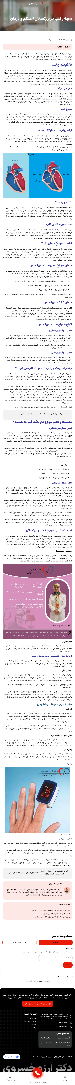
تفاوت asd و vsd (15, 56)
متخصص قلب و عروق (48, 871)
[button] (5, 47)
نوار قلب (11, 728)
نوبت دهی (24, 872)
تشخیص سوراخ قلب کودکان (31, 414)
